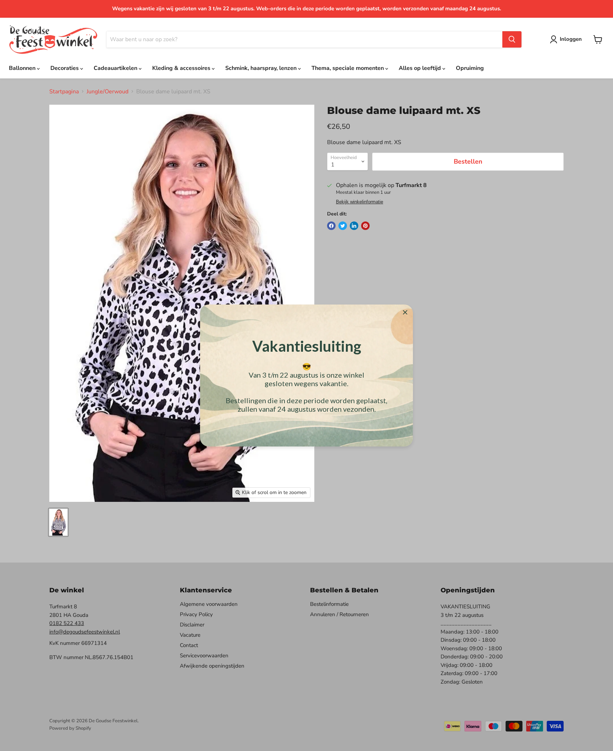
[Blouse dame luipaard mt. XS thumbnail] (58, 522)
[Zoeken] (511, 39)
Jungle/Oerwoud (107, 91)
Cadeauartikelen (116, 68)
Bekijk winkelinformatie (359, 201)
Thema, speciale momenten (348, 68)
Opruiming (470, 68)
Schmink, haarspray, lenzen (261, 68)
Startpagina (64, 91)
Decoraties (65, 68)
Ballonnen (23, 68)
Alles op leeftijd (420, 68)
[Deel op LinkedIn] (354, 225)
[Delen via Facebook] (331, 225)
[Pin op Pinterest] (365, 225)
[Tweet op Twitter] (342, 225)
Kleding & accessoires (182, 68)
